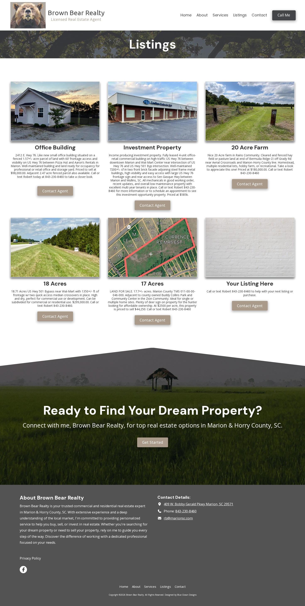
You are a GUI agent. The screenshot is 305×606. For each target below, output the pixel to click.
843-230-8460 (185, 511)
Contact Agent (55, 190)
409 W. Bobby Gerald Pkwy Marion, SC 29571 (198, 504)
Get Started (152, 442)
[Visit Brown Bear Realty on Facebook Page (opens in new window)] (23, 569)
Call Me (284, 15)
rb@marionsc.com (178, 518)
